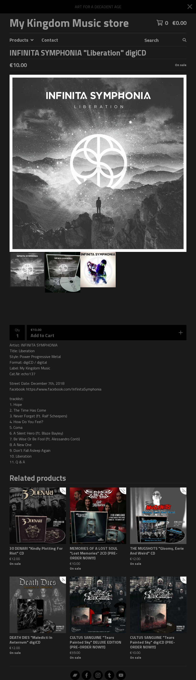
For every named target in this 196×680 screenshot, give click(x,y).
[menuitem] (22, 40)
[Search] (184, 40)
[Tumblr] (109, 675)
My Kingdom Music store (69, 22)
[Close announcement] (189, 6)
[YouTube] (121, 675)
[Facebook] (86, 675)
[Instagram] (98, 675)
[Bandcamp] (75, 675)
